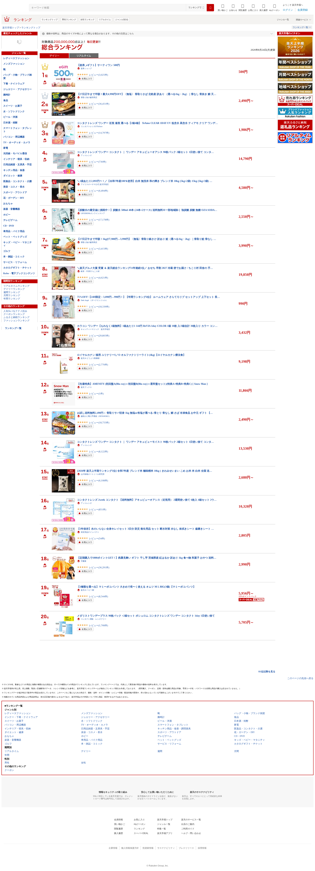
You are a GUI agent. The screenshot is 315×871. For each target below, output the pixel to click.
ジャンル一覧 (283, 19)
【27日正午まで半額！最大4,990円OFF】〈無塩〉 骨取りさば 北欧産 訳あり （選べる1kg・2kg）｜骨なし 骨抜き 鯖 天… (146, 94)
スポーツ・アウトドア (15, 192)
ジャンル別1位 (121, 19)
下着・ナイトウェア (14, 83)
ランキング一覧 (13, 328)
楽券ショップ (86, 68)
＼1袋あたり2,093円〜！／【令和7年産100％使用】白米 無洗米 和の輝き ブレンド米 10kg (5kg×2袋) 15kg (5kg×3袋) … (144, 181)
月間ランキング (11, 295)
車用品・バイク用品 (14, 231)
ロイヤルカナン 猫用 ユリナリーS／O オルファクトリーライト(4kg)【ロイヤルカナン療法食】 (131, 354)
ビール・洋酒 (10, 117)
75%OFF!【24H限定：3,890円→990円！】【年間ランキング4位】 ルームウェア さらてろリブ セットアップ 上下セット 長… (148, 296)
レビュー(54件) (97, 538)
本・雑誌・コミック (14, 256)
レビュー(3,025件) (98, 74)
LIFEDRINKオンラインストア (93, 213)
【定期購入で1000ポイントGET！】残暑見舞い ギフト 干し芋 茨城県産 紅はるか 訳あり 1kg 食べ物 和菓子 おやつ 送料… (146, 557)
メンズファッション (14, 63)
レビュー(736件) (97, 161)
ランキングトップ (50, 19)
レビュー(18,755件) (99, 422)
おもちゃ (8, 203)
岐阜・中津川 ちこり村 (90, 271)
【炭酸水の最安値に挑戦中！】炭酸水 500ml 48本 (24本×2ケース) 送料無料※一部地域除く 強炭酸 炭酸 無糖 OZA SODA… (147, 210)
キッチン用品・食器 (14, 170)
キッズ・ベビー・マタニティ (17, 244)
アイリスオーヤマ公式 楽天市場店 (95, 184)
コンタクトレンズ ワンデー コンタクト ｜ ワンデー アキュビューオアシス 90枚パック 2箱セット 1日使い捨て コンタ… (145, 152)
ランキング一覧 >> (302, 27)
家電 (5, 148)
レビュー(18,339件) (99, 306)
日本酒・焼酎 (10, 122)
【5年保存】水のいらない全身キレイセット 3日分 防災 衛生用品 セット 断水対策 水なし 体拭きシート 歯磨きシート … (145, 528)
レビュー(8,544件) (98, 596)
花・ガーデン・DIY (13, 197)
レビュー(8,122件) (98, 451)
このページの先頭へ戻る (300, 678)
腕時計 (6, 94)
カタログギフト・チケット (17, 267)
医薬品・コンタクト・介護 (17, 181)
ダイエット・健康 (12, 175)
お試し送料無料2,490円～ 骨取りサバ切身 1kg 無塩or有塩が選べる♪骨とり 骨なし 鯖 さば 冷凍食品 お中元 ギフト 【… (145, 412)
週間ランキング (11, 292)
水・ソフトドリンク (14, 111)
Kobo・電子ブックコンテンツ (19, 273)
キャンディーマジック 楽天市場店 (95, 329)
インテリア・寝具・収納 (16, 159)
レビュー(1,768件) (98, 625)
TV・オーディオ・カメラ (16, 142)
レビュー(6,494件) (98, 190)
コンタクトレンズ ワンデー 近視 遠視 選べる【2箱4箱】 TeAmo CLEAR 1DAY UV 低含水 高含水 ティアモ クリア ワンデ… (147, 123)
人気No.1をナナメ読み (15, 311)
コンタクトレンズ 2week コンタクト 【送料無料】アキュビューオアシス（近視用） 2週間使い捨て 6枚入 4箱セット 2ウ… (147, 499)
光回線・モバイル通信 (15, 153)
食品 (5, 100)
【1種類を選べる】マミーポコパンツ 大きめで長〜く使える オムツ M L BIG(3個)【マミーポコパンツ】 (136, 586)
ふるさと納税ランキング (16, 317)
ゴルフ (6, 251)
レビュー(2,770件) (98, 364)
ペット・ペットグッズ (15, 236)
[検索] (210, 7)
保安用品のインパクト (90, 532)
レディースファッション (16, 58)
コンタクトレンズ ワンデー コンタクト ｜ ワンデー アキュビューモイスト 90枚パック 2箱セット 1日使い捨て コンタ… (145, 441)
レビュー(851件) (97, 509)
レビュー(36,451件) (99, 103)
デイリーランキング (14, 289)
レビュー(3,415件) (98, 248)
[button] (233, 7)
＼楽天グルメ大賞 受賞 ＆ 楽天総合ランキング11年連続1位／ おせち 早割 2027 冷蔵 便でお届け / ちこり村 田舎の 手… (145, 267)
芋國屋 (83, 561)
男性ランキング (69, 19)
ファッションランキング (16, 320)
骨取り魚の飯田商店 (89, 97)
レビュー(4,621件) (98, 277)
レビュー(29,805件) (99, 335)
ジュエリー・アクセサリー (17, 89)
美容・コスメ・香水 (14, 186)
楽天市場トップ (10, 27)
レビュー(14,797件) (99, 132)
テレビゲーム (10, 220)
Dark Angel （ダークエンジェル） (94, 300)
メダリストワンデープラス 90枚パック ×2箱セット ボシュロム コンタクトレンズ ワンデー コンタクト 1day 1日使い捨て (146, 615)
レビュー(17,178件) (99, 219)
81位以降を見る (266, 671)
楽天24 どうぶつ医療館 (90, 358)
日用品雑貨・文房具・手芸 (17, 164)
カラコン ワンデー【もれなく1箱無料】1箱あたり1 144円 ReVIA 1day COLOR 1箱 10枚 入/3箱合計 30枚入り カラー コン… (147, 325)
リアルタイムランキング (16, 286)
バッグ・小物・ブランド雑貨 (17, 76)
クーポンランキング (14, 314)
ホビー (6, 214)
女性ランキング (87, 19)
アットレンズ (86, 155)
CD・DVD (8, 225)
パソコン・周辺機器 (14, 136)
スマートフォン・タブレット (17, 129)
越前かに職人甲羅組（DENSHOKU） (96, 416)
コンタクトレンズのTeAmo (91, 126)
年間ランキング (11, 298)
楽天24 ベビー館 (87, 590)
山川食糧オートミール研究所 (92, 474)
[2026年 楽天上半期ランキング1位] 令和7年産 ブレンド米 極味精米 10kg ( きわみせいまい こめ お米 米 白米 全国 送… (144, 470)
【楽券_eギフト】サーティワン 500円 (98, 65)
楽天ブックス (86, 387)
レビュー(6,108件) (98, 480)
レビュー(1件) (96, 393)
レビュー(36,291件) (99, 567)
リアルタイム (105, 19)
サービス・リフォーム (15, 262)
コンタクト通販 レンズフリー (93, 619)
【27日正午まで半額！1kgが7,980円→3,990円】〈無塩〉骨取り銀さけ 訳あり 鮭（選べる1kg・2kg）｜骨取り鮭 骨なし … (146, 238)
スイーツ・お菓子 (12, 105)
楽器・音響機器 (11, 209)
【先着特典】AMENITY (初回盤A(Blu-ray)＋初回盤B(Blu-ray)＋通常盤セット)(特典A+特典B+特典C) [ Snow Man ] (142, 383)
